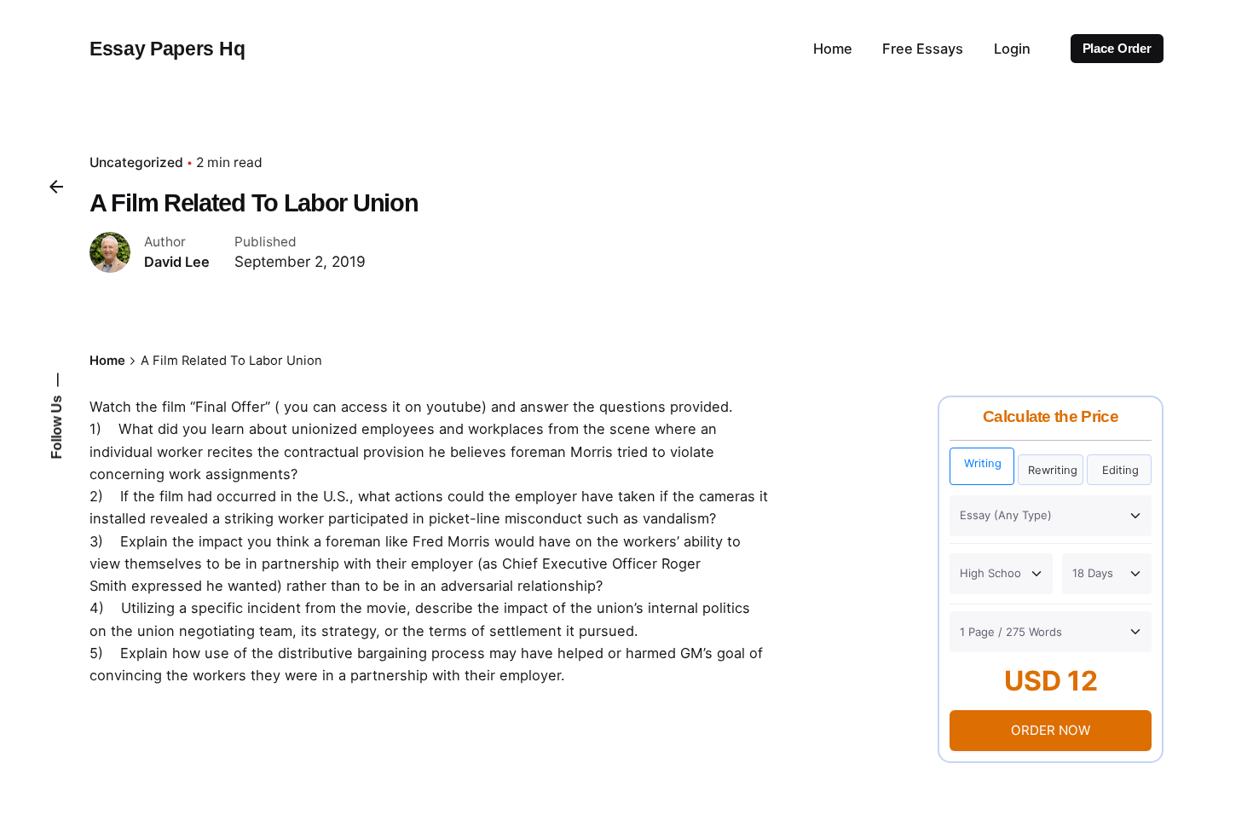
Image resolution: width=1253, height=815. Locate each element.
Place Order (1117, 48)
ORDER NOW (1050, 730)
